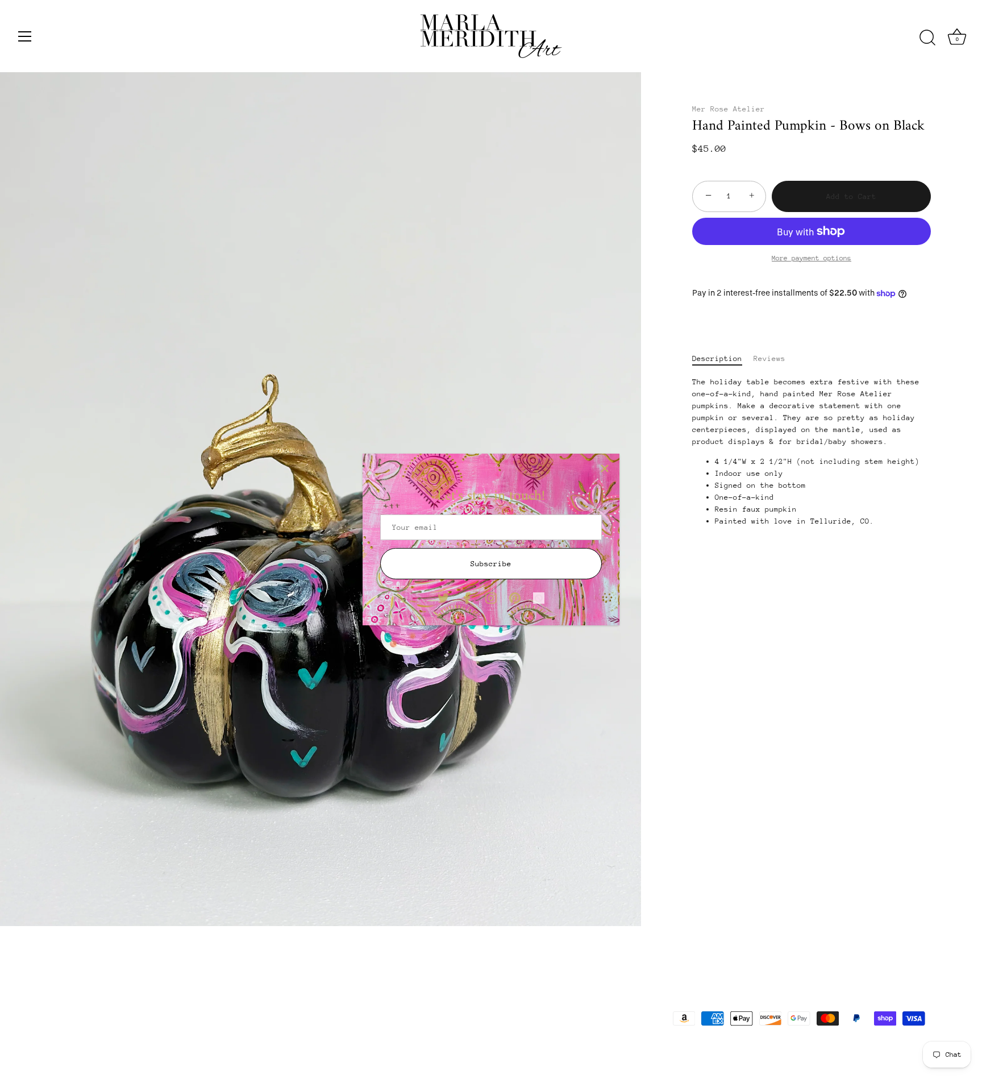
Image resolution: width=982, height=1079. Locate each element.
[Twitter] (443, 597)
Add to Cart (851, 196)
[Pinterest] (515, 597)
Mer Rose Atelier (728, 109)
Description (717, 358)
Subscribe (491, 563)
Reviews (769, 358)
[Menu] (25, 36)
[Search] (927, 38)
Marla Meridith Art (120, 1045)
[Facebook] (467, 597)
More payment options (811, 258)
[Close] (604, 468)
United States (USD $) (98, 1015)
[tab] (723, 358)
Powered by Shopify (200, 1045)
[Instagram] (491, 597)
